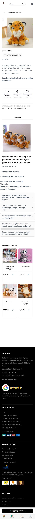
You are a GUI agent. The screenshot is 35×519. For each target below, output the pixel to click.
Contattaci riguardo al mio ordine (13, 375)
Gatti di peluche (25, 266)
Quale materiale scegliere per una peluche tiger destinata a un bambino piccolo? (15, 197)
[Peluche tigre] (10, 291)
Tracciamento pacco (9, 452)
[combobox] (15, 3)
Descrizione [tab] (17, 117)
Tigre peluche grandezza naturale (25, 303)
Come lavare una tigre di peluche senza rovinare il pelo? (16, 217)
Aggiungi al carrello (18, 511)
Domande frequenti (9, 449)
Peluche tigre (9, 301)
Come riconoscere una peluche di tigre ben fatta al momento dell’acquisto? (16, 233)
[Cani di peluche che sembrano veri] (10, 256)
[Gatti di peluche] (25, 256)
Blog (3, 412)
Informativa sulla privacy (10, 418)
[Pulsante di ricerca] (22, 3)
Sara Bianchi (17, 55)
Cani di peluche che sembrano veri (10, 268)
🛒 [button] (13, 274)
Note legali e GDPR (8, 428)
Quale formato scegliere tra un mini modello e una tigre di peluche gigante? (16, 225)
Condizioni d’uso (8, 455)
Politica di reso (7, 458)
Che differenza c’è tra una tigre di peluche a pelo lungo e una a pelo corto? (14, 208)
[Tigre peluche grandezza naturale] (25, 291)
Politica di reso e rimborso (11, 421)
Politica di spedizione (9, 415)
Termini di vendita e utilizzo (11, 425)
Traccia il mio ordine (9, 372)
